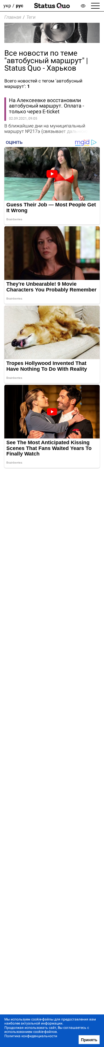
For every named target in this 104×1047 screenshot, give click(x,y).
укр (7, 5)
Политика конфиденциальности (30, 1036)
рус (19, 5)
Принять (89, 1039)
